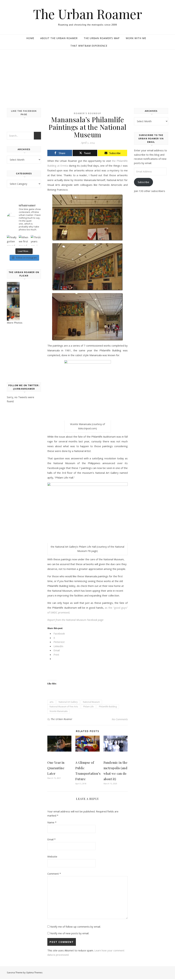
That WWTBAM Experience (88, 45)
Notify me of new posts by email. (69, 933)
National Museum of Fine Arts (64, 706)
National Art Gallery (68, 701)
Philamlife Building (108, 706)
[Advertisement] (87, 75)
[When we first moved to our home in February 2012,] (24, 240)
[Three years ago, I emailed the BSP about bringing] (36, 240)
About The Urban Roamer (59, 38)
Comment (54, 873)
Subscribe (143, 182)
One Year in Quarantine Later (56, 768)
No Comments (120, 719)
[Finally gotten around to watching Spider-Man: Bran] (12, 240)
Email (51, 839)
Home (30, 38)
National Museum (91, 701)
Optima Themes (34, 972)
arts (51, 701)
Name (51, 822)
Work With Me (136, 38)
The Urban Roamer (87, 13)
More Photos (14, 322)
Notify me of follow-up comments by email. (75, 926)
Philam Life (88, 706)
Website (52, 856)
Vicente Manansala (59, 711)
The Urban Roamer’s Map (102, 38)
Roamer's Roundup (87, 113)
